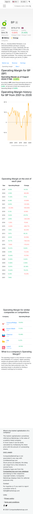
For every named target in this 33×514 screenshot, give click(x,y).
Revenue (14, 63)
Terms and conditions (11, 502)
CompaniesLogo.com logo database (15, 471)
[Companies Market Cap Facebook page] (4, 506)
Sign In (7, 2)
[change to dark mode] (29, 1)
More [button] (17, 66)
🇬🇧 (22, 28)
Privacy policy (9, 498)
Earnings (22, 63)
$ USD (23, 2)
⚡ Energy (14, 38)
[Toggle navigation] (4, 6)
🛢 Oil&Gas (5, 38)
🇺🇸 (14, 2)
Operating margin (7, 66)
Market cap (5, 63)
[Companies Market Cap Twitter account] (6, 506)
